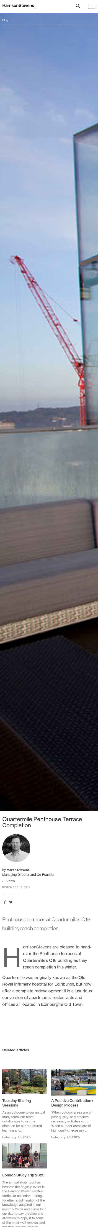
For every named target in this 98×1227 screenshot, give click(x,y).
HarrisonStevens (37, 946)
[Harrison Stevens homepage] (49, 6)
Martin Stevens (18, 870)
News (11, 881)
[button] (91, 7)
